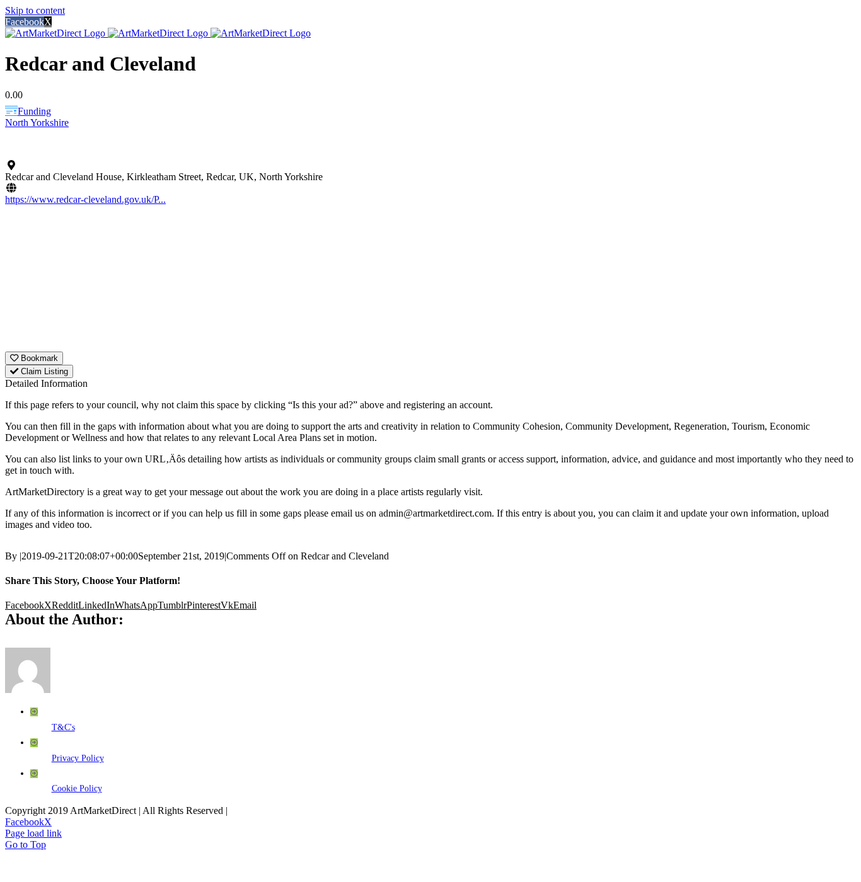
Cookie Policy (77, 788)
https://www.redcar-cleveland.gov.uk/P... (85, 199)
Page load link (33, 833)
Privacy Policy (78, 758)
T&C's (63, 727)
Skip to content (35, 10)
